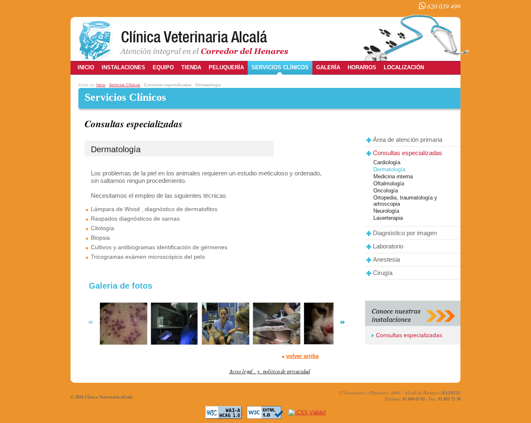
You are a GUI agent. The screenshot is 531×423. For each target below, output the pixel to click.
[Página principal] (183, 39)
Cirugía (382, 272)
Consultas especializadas (407, 152)
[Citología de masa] (224, 327)
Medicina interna (393, 176)
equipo (163, 67)
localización (404, 67)
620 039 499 (443, 6)
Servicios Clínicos (124, 85)
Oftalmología (388, 183)
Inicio (100, 85)
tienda (191, 67)
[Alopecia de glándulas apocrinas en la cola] (275, 327)
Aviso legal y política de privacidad (269, 370)
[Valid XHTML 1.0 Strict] (265, 412)
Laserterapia (388, 218)
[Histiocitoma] (122, 327)
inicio (86, 67)
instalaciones (123, 67)
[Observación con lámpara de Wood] (173, 327)
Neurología (386, 211)
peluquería (226, 67)
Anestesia (386, 259)
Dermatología (389, 169)
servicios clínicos (280, 67)
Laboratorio (388, 246)
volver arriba (302, 356)
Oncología (385, 190)
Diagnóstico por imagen (405, 232)
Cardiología (386, 162)
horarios (362, 67)
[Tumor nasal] (326, 327)
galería (328, 67)
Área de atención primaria (407, 139)
